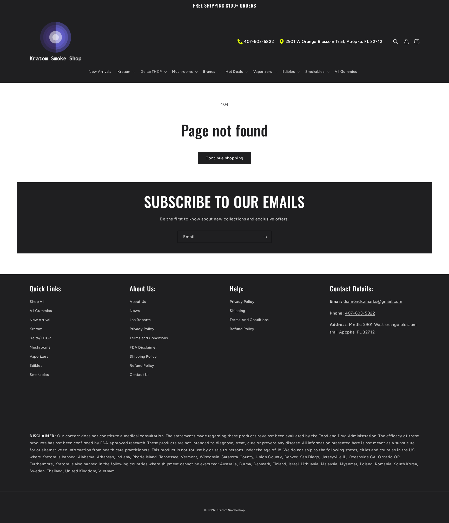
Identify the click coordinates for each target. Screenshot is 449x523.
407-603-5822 (259, 41)
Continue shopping (224, 158)
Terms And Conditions (249, 320)
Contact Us (140, 374)
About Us (138, 301)
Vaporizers (39, 356)
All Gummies (41, 311)
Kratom (36, 329)
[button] (125, 71)
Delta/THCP (40, 338)
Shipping (237, 311)
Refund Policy (142, 365)
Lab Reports (140, 320)
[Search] (395, 41)
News (135, 311)
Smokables (39, 374)
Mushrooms (40, 347)
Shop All (37, 301)
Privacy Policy (142, 329)
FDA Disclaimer (143, 347)
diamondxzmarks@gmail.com (373, 301)
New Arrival (40, 320)
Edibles (36, 365)
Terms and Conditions (149, 338)
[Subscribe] (265, 237)
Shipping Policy (143, 356)
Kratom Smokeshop (231, 510)
